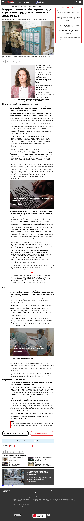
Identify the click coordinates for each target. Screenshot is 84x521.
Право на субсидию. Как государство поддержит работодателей (15, 464)
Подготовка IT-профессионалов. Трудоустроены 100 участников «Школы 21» (43, 459)
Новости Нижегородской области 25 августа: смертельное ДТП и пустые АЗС (68, 12)
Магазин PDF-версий (46, 490)
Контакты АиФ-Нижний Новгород (32, 492)
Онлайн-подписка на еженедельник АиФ (64, 490)
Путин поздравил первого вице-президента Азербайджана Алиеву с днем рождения (69, 25)
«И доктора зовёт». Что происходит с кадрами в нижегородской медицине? (29, 347)
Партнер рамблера (27, 514)
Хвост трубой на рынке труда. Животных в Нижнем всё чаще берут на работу (17, 459)
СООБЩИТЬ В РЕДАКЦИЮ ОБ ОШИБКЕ (52, 492)
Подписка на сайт (17, 492)
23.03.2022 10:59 (6, 6)
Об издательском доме (19, 490)
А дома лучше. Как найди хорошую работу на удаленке (32, 200)
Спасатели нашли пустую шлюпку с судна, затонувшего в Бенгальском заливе (68, 32)
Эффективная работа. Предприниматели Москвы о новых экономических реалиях (43, 464)
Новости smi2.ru (7, 485)
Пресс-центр (30, 490)
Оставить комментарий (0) (42, 433)
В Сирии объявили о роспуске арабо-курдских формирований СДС (68, 38)
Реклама (37, 490)
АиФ (9, 57)
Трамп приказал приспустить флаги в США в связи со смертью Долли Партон (68, 19)
